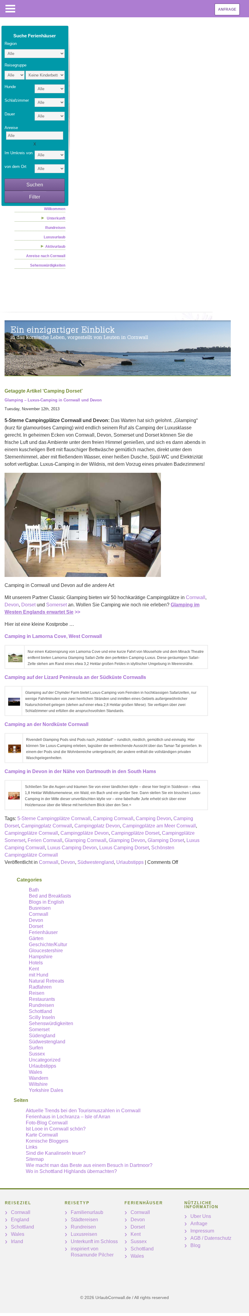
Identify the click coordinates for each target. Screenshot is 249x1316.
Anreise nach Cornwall (45, 256)
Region (11, 43)
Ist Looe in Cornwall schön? (56, 1128)
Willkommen (54, 209)
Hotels (36, 962)
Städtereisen (84, 1219)
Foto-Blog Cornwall (47, 1122)
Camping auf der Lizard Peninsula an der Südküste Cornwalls (75, 677)
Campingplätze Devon (84, 833)
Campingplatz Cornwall (46, 825)
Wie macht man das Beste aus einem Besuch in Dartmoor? (89, 1165)
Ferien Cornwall (45, 840)
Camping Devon (153, 818)
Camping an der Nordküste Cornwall (46, 724)
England (20, 1219)
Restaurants (42, 999)
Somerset (56, 604)
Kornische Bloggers (47, 1141)
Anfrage (227, 9)
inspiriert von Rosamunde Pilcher (92, 1251)
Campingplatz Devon (97, 825)
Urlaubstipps (130, 862)
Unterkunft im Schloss (94, 1241)
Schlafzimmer (17, 100)
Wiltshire (38, 1084)
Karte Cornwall (42, 1134)
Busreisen (40, 908)
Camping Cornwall (113, 818)
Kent (34, 968)
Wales (35, 1072)
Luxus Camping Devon (72, 847)
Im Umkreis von (18, 153)
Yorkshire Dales (46, 1090)
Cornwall (195, 597)
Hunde (10, 86)
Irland (17, 1241)
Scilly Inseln (42, 1017)
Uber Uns (200, 1216)
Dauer (10, 114)
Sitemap (35, 1159)
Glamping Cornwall (85, 840)
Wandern (38, 1078)
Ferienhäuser (43, 932)
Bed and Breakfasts (50, 895)
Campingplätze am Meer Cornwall (159, 825)
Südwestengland (95, 862)
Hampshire (41, 956)
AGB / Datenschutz (210, 1238)
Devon (12, 604)
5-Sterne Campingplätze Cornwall (53, 818)
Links (31, 1147)
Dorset (28, 604)
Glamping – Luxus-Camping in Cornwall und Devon (53, 400)
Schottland (40, 1011)
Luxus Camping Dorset (124, 847)
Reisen (36, 993)
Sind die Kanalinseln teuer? (56, 1153)
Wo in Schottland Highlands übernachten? (71, 1171)
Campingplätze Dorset (135, 833)
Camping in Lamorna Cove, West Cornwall (53, 636)
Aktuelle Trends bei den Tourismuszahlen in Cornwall (83, 1110)
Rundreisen (55, 228)
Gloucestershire (46, 950)
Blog (195, 1245)
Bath (34, 889)
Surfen (36, 1047)
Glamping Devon (127, 840)
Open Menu (10, 8)
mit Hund (38, 974)
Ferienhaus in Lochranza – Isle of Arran (68, 1116)
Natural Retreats (46, 981)
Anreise (11, 127)
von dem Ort (15, 166)
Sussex (37, 1053)
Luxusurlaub (54, 237)
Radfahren (40, 987)
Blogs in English (46, 902)
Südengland (42, 1035)
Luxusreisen (84, 1234)
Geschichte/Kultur (48, 944)
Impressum (202, 1230)
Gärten (36, 938)
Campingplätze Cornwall (31, 833)
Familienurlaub (87, 1212)
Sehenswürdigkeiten (47, 265)
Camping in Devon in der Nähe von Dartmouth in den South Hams (80, 771)
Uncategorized (44, 1059)
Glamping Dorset (166, 840)
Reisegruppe (15, 65)
